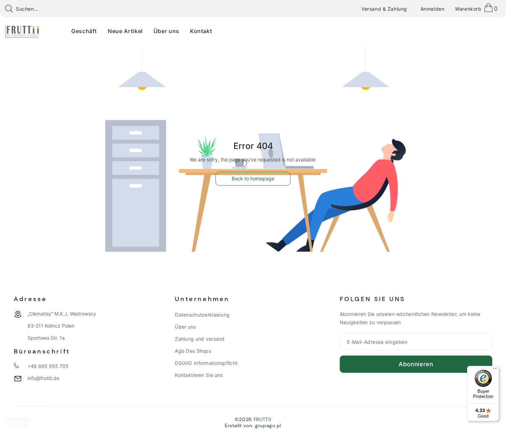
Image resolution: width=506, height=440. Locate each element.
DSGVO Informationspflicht (206, 363)
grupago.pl (268, 425)
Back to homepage (253, 178)
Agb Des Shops (193, 351)
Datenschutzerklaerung (202, 315)
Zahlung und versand (199, 339)
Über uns (185, 327)
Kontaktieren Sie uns (199, 375)
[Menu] (495, 370)
